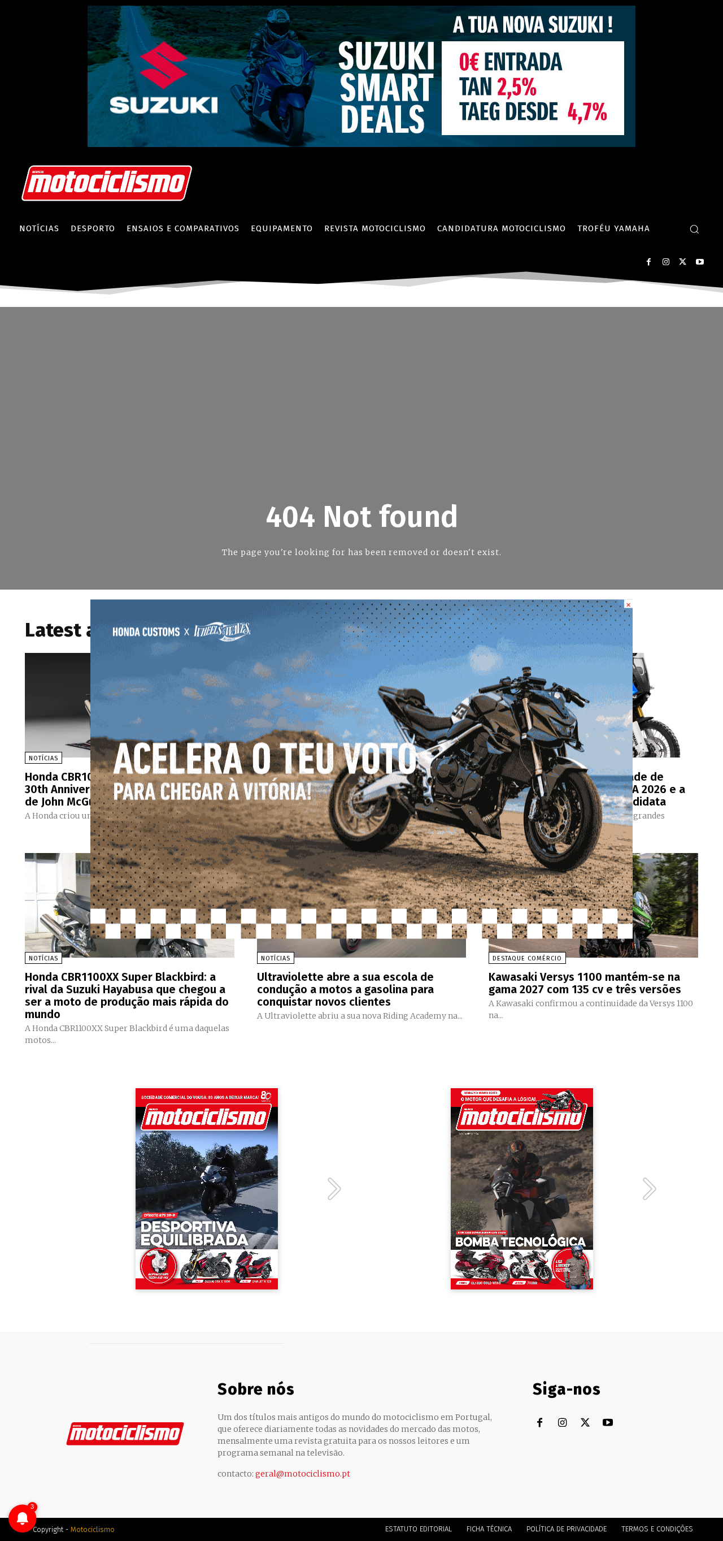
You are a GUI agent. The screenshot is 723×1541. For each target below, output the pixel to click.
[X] (682, 262)
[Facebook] (649, 262)
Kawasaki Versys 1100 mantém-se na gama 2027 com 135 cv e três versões (585, 983)
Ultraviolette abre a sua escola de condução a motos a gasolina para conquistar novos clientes (345, 989)
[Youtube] (699, 262)
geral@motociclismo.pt (302, 1474)
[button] (694, 229)
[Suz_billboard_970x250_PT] (361, 144)
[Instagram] (666, 262)
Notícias (43, 758)
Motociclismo (93, 1529)
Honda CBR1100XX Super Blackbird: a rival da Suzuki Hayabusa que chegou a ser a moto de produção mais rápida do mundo (127, 995)
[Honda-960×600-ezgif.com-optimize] (361, 936)
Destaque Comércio (527, 958)
